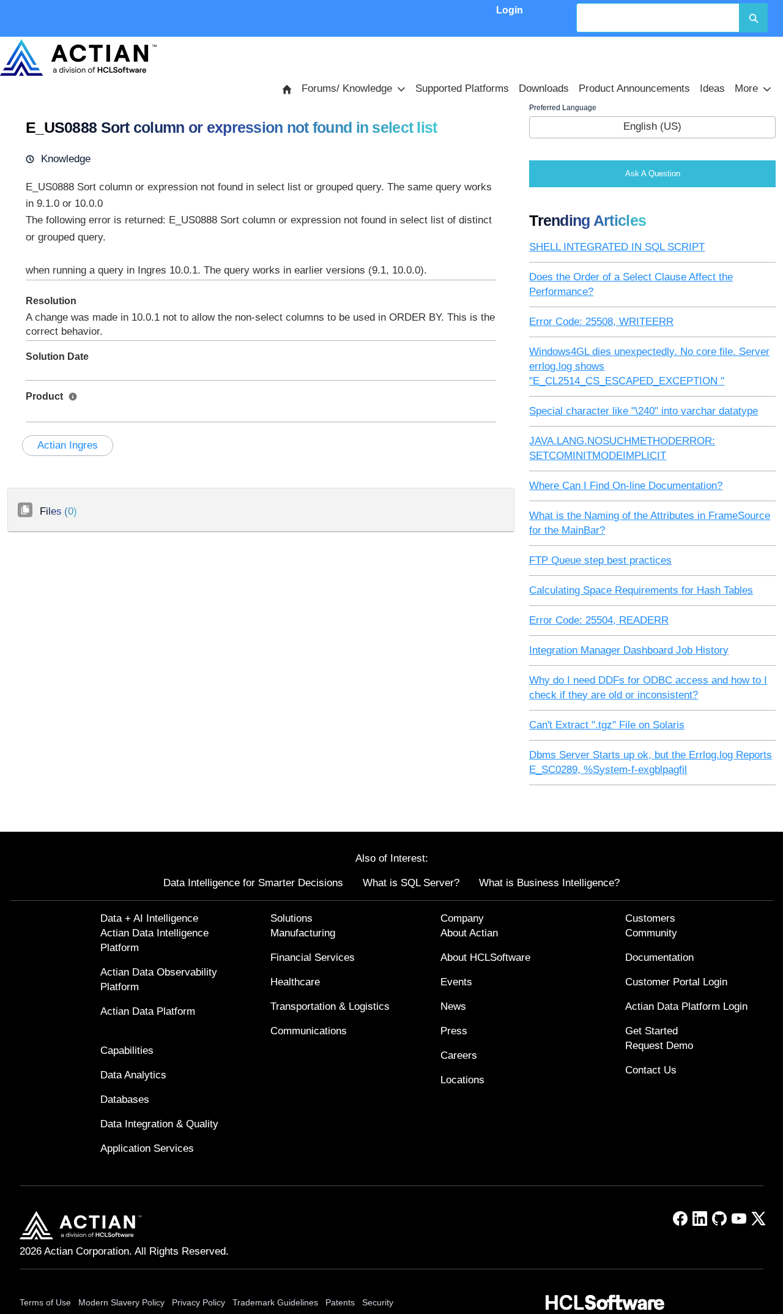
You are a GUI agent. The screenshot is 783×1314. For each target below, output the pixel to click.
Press (453, 1031)
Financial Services (312, 957)
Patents (340, 1302)
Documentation (659, 957)
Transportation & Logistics (330, 1006)
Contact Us (651, 1070)
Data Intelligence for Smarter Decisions (253, 883)
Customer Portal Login (676, 982)
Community (651, 933)
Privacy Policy (198, 1302)
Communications (308, 1031)
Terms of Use (45, 1302)
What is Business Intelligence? (549, 883)
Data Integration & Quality (159, 1124)
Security (377, 1302)
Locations (462, 1080)
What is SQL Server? (411, 883)
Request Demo (659, 1045)
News (453, 1006)
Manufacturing (302, 933)
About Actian (469, 933)
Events (456, 982)
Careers (458, 1055)
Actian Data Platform (147, 1011)
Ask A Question (652, 173)
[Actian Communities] (78, 57)
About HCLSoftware (485, 957)
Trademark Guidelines (275, 1302)
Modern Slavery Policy (121, 1302)
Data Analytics (133, 1075)
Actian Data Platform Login (686, 1006)
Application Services (147, 1148)
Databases (124, 1099)
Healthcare (295, 982)
